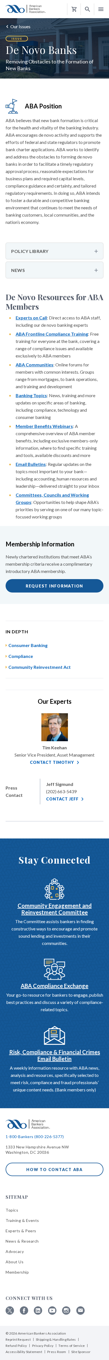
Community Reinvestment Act (39, 667)
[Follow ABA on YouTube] (52, 1313)
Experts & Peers (21, 1230)
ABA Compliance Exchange (54, 985)
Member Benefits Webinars (44, 426)
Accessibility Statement (24, 1352)
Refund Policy (16, 1346)
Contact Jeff (62, 799)
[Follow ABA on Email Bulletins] (80, 1313)
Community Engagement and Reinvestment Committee (55, 909)
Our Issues (20, 26)
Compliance (20, 656)
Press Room (56, 1352)
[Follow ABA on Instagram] (66, 1313)
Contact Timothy (52, 762)
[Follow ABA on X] (10, 1313)
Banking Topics (31, 395)
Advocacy (15, 1251)
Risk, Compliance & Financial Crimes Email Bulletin (54, 1055)
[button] (87, 9)
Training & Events (22, 1220)
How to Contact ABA (54, 1169)
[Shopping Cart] (74, 9)
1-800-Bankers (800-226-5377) (35, 1136)
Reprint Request (18, 1339)
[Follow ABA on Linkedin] (38, 1313)
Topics (12, 1210)
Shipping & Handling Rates (56, 1339)
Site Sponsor (81, 1352)
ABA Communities (34, 364)
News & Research (22, 1241)
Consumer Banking (28, 645)
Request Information (54, 586)
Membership (17, 1272)
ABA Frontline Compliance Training (52, 334)
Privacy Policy (43, 1346)
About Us (14, 1261)
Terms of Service (71, 1346)
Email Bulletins (31, 464)
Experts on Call (31, 317)
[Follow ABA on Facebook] (24, 1313)
